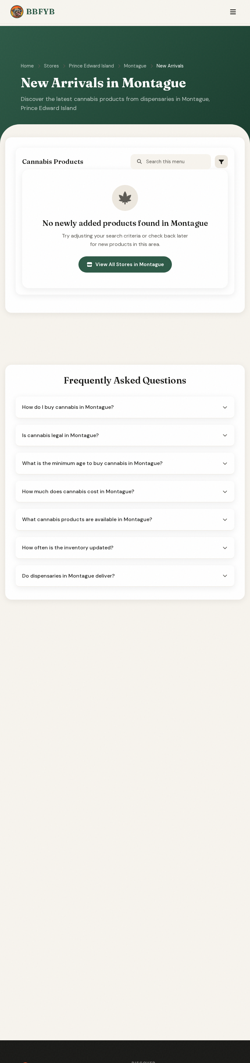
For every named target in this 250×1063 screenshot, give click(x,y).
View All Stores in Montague (129, 264)
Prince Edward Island (91, 66)
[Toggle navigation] (233, 12)
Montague (135, 66)
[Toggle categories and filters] (221, 161)
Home (27, 66)
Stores (51, 66)
